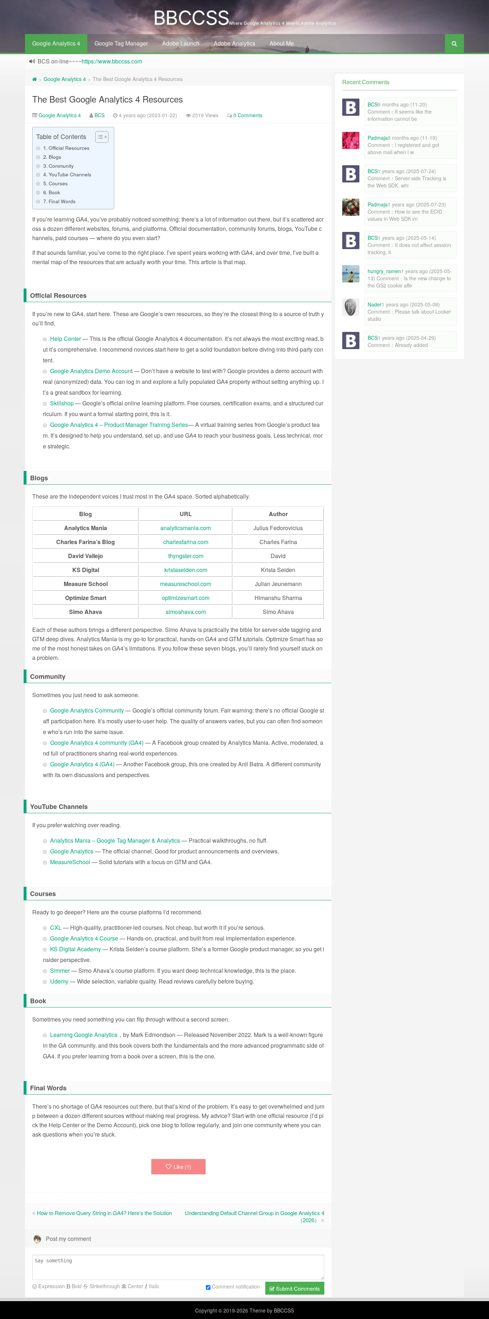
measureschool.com (185, 584)
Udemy (59, 981)
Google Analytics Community (87, 710)
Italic (153, 1286)
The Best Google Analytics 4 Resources (107, 98)
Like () (182, 1166)
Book (54, 192)
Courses (58, 183)
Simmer (60, 970)
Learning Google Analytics (83, 1034)
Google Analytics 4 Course (84, 938)
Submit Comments (297, 1288)
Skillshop (62, 403)
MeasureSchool (71, 862)
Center (134, 1286)
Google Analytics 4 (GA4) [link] (83, 764)
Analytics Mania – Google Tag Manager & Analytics (115, 840)
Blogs (55, 156)
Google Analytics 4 (56, 43)
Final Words (62, 201)
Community (61, 165)
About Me (282, 43)
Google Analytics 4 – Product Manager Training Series (119, 424)
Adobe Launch (180, 43)
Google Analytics (71, 851)
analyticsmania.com (185, 528)
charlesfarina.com (185, 542)
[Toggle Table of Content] (98, 137)
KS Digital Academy (75, 949)
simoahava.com (186, 612)
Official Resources (69, 147)
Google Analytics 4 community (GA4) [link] (97, 742)
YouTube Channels (70, 174)
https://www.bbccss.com (112, 61)
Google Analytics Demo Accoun (90, 371)
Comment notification (236, 1286)
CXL (56, 927)
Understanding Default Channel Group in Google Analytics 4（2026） (254, 1216)
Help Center (66, 338)
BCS (100, 115)
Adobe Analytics (234, 43)
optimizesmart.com (185, 598)
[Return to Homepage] (34, 78)
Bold (76, 1286)
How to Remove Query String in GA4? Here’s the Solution (104, 1212)
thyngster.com (185, 556)
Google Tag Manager (121, 43)
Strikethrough (104, 1286)
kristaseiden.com (185, 570)
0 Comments (247, 115)
